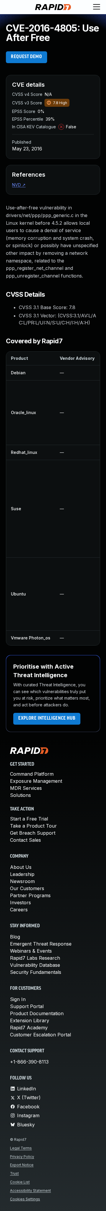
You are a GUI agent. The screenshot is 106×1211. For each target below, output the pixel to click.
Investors (20, 902)
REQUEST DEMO (26, 57)
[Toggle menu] (96, 7)
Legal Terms (21, 1148)
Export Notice (22, 1165)
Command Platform (32, 774)
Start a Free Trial (29, 819)
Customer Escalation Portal (40, 1035)
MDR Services (26, 788)
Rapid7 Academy (29, 1028)
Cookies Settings (25, 1199)
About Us (21, 867)
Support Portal (27, 1006)
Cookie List (20, 1182)
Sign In (18, 999)
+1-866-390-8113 (29, 1062)
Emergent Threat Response (41, 944)
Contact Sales (25, 840)
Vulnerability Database (35, 965)
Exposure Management (36, 781)
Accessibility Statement (30, 1190)
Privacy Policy (22, 1156)
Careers (19, 910)
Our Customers (27, 888)
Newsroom (22, 881)
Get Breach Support (32, 833)
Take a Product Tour (33, 826)
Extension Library (29, 1020)
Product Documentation (37, 1013)
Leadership (22, 874)
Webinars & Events (31, 951)
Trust (14, 1173)
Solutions (20, 795)
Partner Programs (30, 895)
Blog (15, 937)
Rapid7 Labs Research (35, 958)
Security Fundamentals (35, 972)
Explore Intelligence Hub (46, 718)
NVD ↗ (19, 184)
